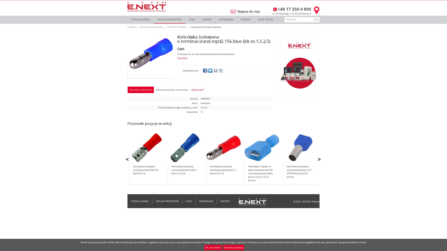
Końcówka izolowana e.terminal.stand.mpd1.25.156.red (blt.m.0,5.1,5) (227, 170)
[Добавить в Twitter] (210, 71)
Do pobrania (226, 19)
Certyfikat (182, 58)
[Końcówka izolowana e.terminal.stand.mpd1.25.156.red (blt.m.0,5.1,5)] (223, 147)
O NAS (192, 19)
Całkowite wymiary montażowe (172, 89)
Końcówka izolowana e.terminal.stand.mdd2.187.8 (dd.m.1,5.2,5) (186, 170)
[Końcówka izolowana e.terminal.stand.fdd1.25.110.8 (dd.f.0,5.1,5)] (146, 147)
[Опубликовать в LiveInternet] (216, 71)
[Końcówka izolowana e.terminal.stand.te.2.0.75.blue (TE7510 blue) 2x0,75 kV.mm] (300, 147)
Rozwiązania (206, 201)
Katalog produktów (169, 19)
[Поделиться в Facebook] (205, 71)
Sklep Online (265, 19)
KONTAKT (246, 19)
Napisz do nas (248, 11)
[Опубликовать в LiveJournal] (221, 71)
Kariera (207, 19)
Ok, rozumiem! (213, 247)
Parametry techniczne (140, 89)
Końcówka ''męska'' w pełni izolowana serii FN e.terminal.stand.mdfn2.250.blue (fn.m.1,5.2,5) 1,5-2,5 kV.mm (265, 173)
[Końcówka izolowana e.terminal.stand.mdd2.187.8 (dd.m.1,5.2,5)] (185, 147)
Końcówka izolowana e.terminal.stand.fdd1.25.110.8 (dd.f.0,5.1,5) (148, 170)
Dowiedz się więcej (233, 247)
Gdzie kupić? (197, 89)
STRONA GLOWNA (140, 19)
